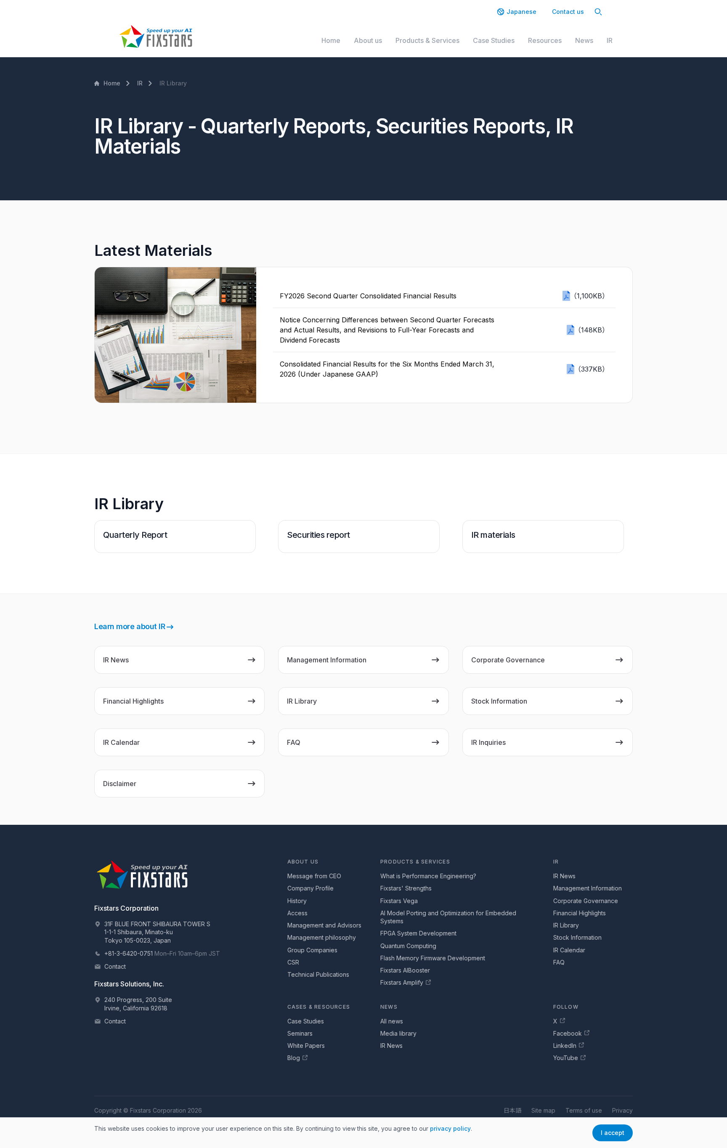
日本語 (512, 1110)
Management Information (587, 888)
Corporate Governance (585, 900)
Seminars (300, 1033)
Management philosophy (321, 937)
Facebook (567, 1033)
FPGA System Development (418, 933)
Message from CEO (314, 876)
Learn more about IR (129, 626)
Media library (398, 1033)
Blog (293, 1057)
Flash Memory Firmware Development (432, 958)
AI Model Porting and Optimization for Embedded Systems (448, 917)
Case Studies (494, 40)
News (584, 40)
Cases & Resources (318, 1007)
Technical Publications (318, 974)
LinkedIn (564, 1045)
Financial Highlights (579, 913)
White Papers (306, 1045)
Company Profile (310, 888)
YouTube (565, 1057)
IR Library (566, 925)
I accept (612, 1132)
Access (297, 913)
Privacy (622, 1110)
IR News (564, 876)
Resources (545, 40)
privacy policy (450, 1128)
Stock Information (577, 937)
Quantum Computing (408, 945)
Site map (543, 1110)
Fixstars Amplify (401, 982)
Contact (115, 966)
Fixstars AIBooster (405, 970)
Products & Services (427, 40)
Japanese (521, 11)
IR (610, 40)
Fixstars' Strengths (406, 888)
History (297, 900)
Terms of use (583, 1110)
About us (368, 40)
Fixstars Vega (399, 900)
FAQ (559, 962)
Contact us (568, 11)
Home (330, 40)
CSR (293, 962)
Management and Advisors (324, 925)
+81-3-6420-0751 (128, 953)
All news (391, 1021)
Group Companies (312, 950)
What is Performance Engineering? (428, 876)
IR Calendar (569, 950)
